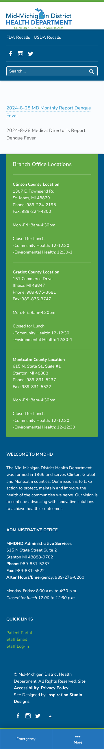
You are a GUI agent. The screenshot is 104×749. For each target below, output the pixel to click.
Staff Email (16, 639)
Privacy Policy (54, 688)
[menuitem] (26, 739)
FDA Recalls (18, 37)
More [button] (78, 742)
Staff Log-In (17, 646)
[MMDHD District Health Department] (39, 18)
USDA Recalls (47, 37)
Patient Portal (19, 633)
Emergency (26, 738)
